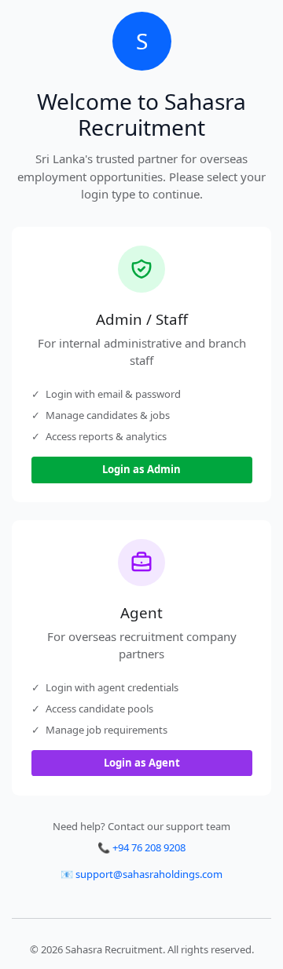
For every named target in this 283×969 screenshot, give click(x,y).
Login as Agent (142, 763)
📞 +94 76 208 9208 (141, 847)
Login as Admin (141, 469)
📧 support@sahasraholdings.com (141, 874)
